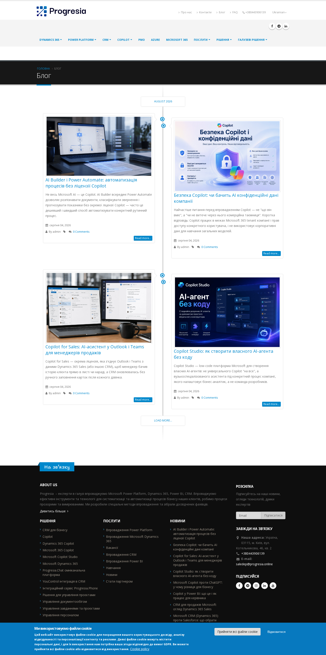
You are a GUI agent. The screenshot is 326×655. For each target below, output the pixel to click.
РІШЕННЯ (222, 40)
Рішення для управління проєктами (69, 595)
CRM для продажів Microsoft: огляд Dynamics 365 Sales (195, 606)
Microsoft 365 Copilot (58, 550)
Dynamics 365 (49, 40)
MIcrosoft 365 (177, 40)
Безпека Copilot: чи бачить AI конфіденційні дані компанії (195, 547)
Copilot (123, 40)
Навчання (113, 568)
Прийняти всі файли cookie (237, 632)
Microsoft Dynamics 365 (60, 563)
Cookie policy (139, 649)
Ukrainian (278, 12)
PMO (141, 40)
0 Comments (81, 232)
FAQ (235, 12)
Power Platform (81, 40)
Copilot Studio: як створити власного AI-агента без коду (194, 573)
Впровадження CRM (121, 554)
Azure (155, 40)
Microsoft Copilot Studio (60, 557)
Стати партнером (119, 581)
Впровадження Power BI (124, 561)
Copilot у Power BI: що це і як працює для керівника (194, 595)
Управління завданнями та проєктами (71, 608)
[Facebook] (272, 26)
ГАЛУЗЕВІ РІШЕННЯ (251, 40)
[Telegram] (279, 26)
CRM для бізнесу (55, 530)
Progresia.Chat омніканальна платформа (64, 572)
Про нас (186, 12)
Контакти (205, 12)
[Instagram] (256, 585)
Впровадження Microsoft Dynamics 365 (132, 538)
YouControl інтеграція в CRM (64, 581)
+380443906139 (253, 553)
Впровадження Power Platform (129, 530)
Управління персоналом (61, 615)
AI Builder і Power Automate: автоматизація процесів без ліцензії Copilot (91, 183)
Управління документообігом (65, 601)
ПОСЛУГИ (201, 40)
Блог (221, 12)
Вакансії (112, 548)
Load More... (163, 420)
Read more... (143, 238)
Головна (43, 68)
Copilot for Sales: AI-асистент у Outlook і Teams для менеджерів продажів (94, 350)
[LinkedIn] (286, 26)
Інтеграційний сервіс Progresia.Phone (70, 588)
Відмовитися (276, 632)
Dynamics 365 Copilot (58, 543)
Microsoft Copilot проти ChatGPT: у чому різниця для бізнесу (198, 584)
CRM (105, 40)
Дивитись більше (53, 511)
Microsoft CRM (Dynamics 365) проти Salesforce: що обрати (195, 618)
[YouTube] (273, 585)
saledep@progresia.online (254, 564)
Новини (111, 575)
